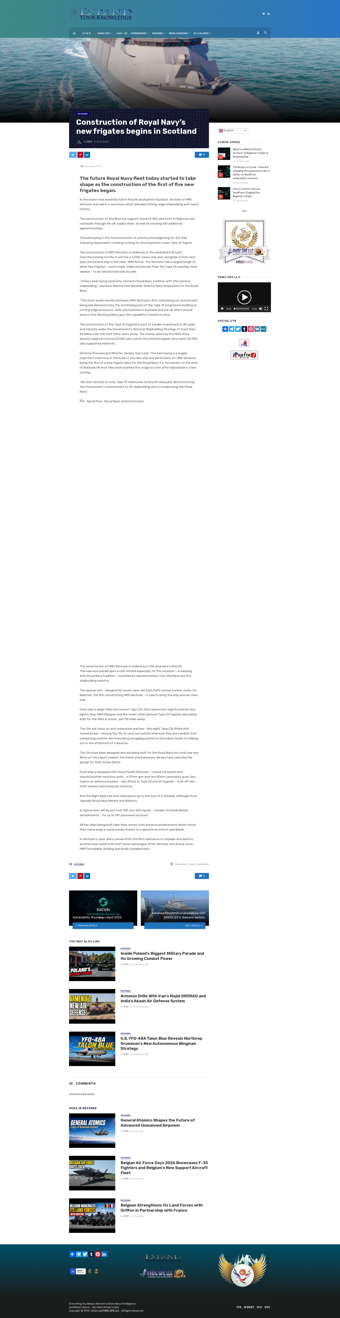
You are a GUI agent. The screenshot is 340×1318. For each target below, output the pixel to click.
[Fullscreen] (266, 308)
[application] (244, 297)
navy (192, 864)
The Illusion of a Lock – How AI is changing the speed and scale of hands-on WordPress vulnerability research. (251, 173)
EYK (239, 1307)
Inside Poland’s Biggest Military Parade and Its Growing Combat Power (162, 956)
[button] (244, 297)
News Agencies (178, 33)
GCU (259, 1307)
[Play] (222, 308)
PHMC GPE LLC (111, 1310)
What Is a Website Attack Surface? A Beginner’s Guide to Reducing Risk (250, 153)
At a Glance (201, 33)
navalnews (182, 864)
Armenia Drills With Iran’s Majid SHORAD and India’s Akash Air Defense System (163, 998)
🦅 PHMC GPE (102, 33)
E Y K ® (87, 33)
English (228, 130)
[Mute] (260, 308)
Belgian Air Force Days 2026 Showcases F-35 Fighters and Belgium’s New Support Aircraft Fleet (164, 1168)
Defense (157, 33)
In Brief (249, 1307)
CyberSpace (138, 33)
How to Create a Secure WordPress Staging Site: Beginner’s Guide (246, 192)
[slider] (241, 309)
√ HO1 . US (121, 33)
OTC (89, 141)
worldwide (203, 864)
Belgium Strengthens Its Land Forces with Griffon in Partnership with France (162, 1207)
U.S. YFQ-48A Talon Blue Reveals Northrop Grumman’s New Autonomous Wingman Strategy (161, 1043)
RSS (267, 1307)
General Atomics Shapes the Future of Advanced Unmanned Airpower (158, 1122)
